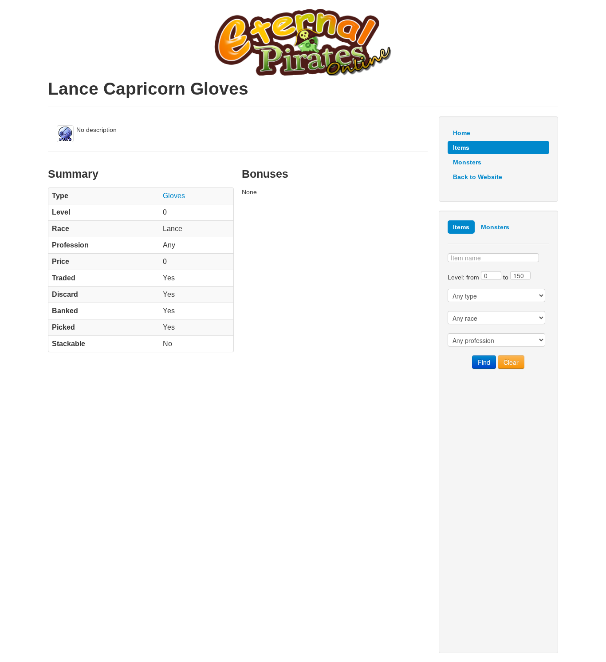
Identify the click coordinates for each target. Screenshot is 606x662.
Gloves (174, 195)
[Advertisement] (498, 511)
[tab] (461, 227)
